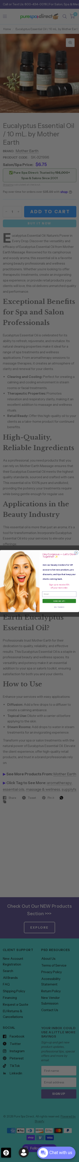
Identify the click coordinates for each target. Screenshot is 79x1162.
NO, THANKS (59, 607)
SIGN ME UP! (59, 601)
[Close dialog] (76, 553)
